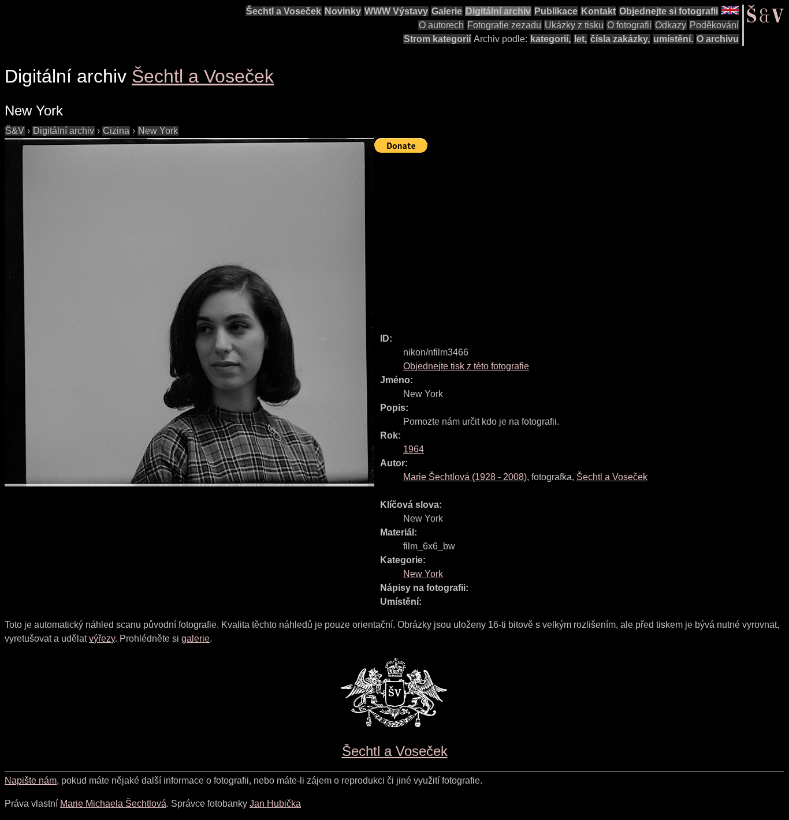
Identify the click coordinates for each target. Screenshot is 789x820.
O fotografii (629, 25)
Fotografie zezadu (504, 25)
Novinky (343, 11)
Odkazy (670, 25)
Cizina (116, 131)
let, (580, 39)
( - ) (465, 477)
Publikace (556, 11)
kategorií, (550, 39)
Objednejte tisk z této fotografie (466, 366)
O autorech (441, 25)
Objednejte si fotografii (668, 11)
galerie (195, 638)
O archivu (718, 39)
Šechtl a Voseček (283, 11)
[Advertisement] (581, 238)
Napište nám (31, 780)
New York (158, 131)
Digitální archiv (498, 11)
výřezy (102, 638)
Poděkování (714, 25)
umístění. (673, 39)
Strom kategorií (437, 39)
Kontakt (598, 11)
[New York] (189, 312)
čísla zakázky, (620, 39)
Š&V (14, 131)
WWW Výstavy (396, 11)
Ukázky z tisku (574, 25)
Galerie (446, 11)
